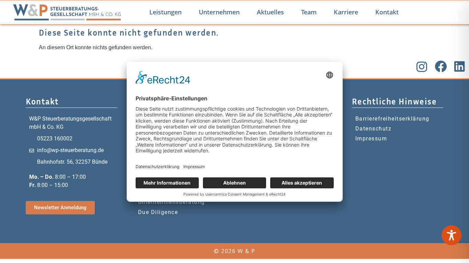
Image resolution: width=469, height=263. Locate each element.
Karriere (346, 12)
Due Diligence (158, 212)
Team (309, 12)
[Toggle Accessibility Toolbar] (451, 235)
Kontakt (387, 12)
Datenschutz (373, 128)
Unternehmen (219, 12)
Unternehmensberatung (171, 202)
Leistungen (165, 12)
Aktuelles (270, 12)
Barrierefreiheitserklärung (392, 118)
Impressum (371, 138)
